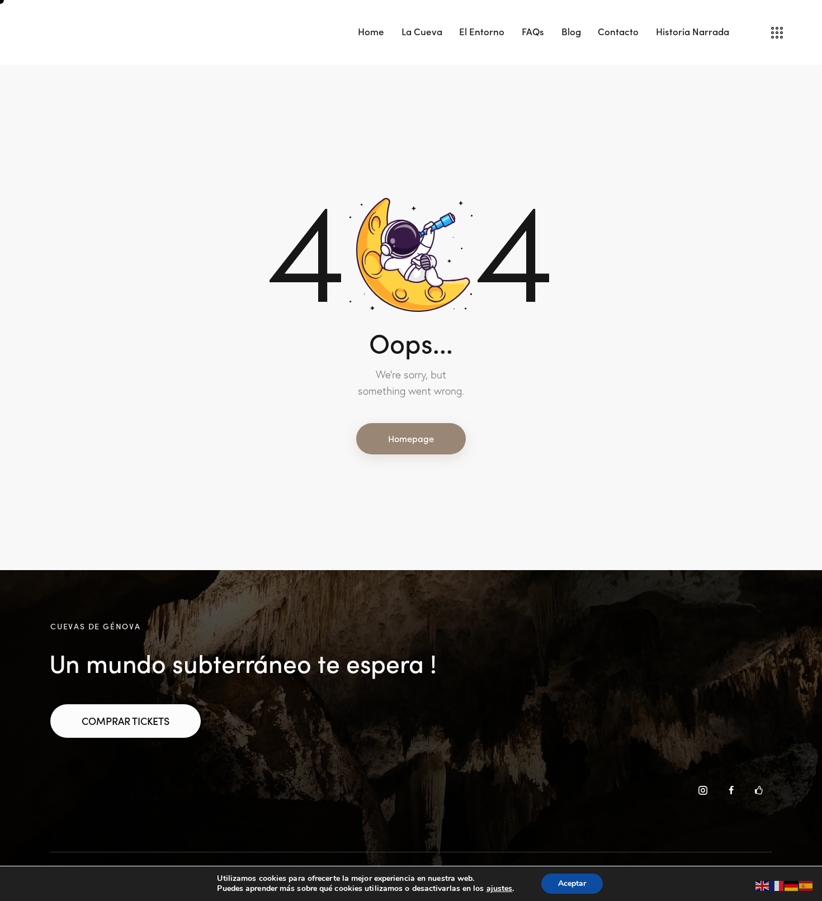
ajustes (499, 889)
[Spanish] (806, 884)
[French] (777, 884)
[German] (792, 884)
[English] (762, 884)
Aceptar (572, 883)
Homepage (411, 438)
